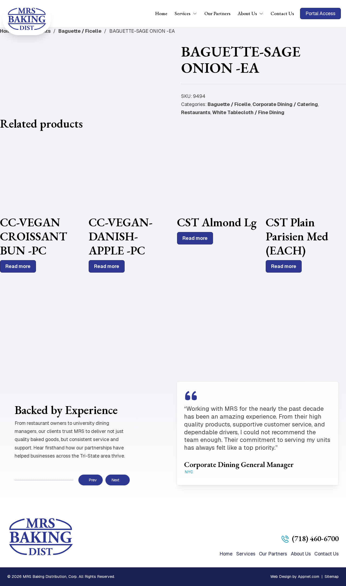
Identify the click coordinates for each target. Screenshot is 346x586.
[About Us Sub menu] (263, 13)
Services (182, 13)
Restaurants (195, 112)
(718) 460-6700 (315, 538)
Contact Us (282, 13)
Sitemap (332, 576)
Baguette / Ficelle (79, 31)
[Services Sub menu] (197, 13)
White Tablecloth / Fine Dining (248, 112)
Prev (93, 480)
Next (115, 480)
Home (161, 13)
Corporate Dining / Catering (285, 104)
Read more (18, 266)
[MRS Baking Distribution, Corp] (27, 19)
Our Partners (217, 13)
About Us (247, 13)
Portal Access (320, 13)
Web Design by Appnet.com (294, 576)
